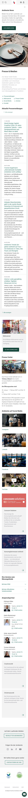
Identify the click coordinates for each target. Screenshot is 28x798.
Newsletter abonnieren (14, 735)
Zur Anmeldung (9, 28)
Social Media (7, 101)
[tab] (14, 584)
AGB (22, 787)
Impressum (7, 787)
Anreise (18, 101)
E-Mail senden (18, 610)
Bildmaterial (7, 98)
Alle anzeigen (9, 112)
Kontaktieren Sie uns (14, 762)
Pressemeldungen (9, 96)
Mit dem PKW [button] (6, 584)
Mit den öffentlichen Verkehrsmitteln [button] (8, 590)
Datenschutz (16, 787)
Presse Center (19, 98)
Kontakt (6, 103)
